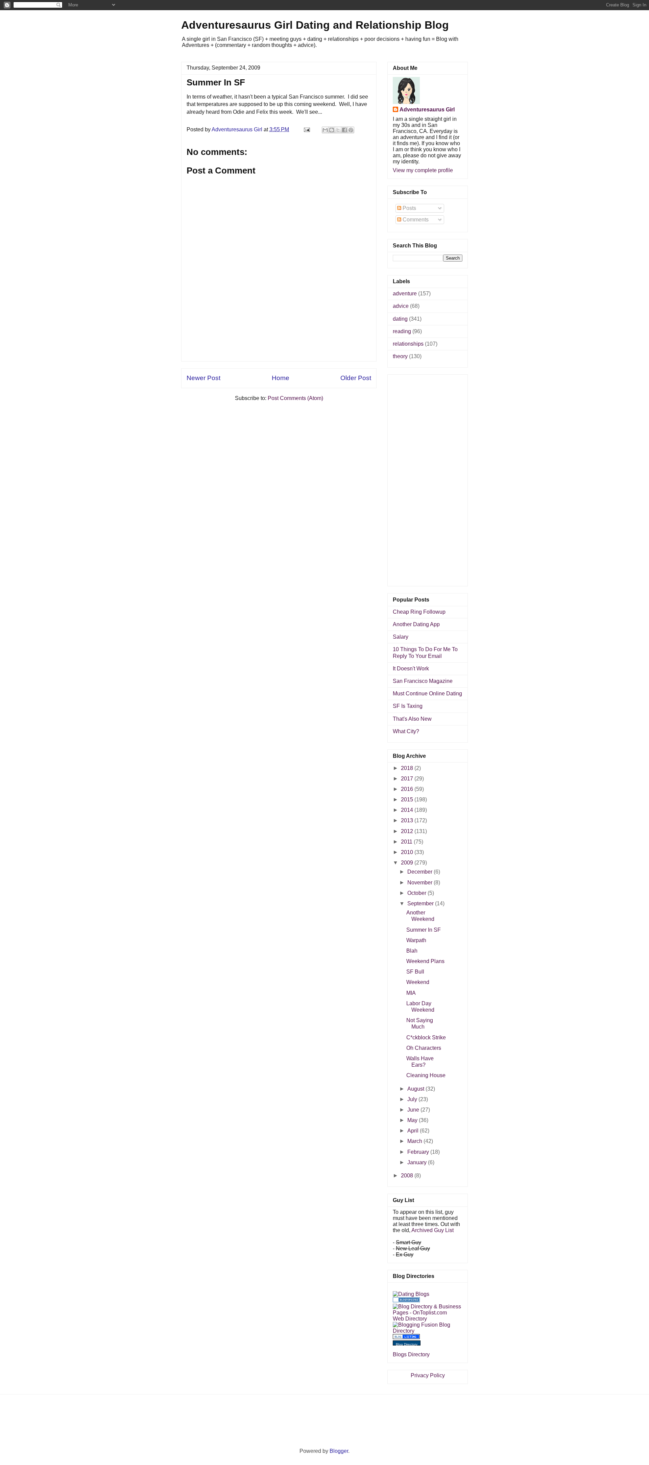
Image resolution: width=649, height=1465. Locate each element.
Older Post (355, 377)
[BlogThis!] (331, 130)
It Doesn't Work (411, 668)
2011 (407, 842)
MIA (411, 993)
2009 (407, 862)
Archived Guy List (432, 1230)
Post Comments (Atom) (295, 398)
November (420, 882)
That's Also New (412, 719)
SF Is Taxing (408, 706)
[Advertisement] (279, 346)
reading (402, 331)
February (418, 1152)
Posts (408, 208)
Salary (400, 637)
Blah (411, 951)
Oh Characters (423, 1048)
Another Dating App (416, 624)
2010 (407, 852)
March (415, 1141)
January (417, 1162)
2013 (407, 820)
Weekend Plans (425, 961)
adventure (405, 293)
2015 (407, 799)
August (416, 1089)
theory (400, 356)
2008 (407, 1175)
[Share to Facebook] (344, 130)
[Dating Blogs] (411, 1294)
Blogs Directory (411, 1354)
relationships (408, 344)
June (413, 1110)
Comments (415, 219)
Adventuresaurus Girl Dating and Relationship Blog (315, 25)
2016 (407, 789)
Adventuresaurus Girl (427, 109)
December (420, 872)
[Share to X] (338, 130)
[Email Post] (306, 129)
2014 (407, 810)
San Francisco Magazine (423, 681)
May (413, 1120)
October (417, 893)
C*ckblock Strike (426, 1037)
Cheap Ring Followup (419, 612)
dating (400, 319)
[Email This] (325, 130)
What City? (406, 731)
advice (401, 306)
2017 (407, 778)
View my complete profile (423, 170)
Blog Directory (406, 1344)
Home (280, 377)
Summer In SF (423, 930)
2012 (407, 831)
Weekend (417, 982)
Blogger (339, 1451)
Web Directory (410, 1319)
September (421, 903)
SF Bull (415, 972)
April (413, 1131)
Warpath (416, 940)
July (412, 1099)
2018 (407, 768)
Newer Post (203, 377)
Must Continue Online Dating (427, 693)
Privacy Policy (428, 1375)
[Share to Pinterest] (350, 130)
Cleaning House (426, 1075)
